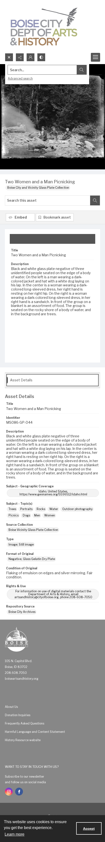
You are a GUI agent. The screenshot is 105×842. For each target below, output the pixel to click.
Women (49, 515)
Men (37, 515)
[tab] (52, 239)
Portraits (26, 509)
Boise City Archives (22, 612)
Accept (89, 828)
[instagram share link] (9, 791)
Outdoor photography (77, 509)
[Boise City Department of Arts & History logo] (44, 26)
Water (53, 509)
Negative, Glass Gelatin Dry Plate (32, 559)
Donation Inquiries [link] (17, 715)
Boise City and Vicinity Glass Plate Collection (38, 187)
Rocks (41, 509)
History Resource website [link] (23, 740)
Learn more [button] (14, 834)
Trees (12, 509)
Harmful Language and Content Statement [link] (35, 732)
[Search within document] (95, 200)
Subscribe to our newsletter (24, 776)
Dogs (26, 515)
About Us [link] (11, 707)
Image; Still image (21, 544)
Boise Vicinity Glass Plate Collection (33, 530)
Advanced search (20, 78)
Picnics (14, 515)
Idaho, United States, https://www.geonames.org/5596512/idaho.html (53, 493)
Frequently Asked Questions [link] (24, 723)
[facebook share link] (19, 791)
